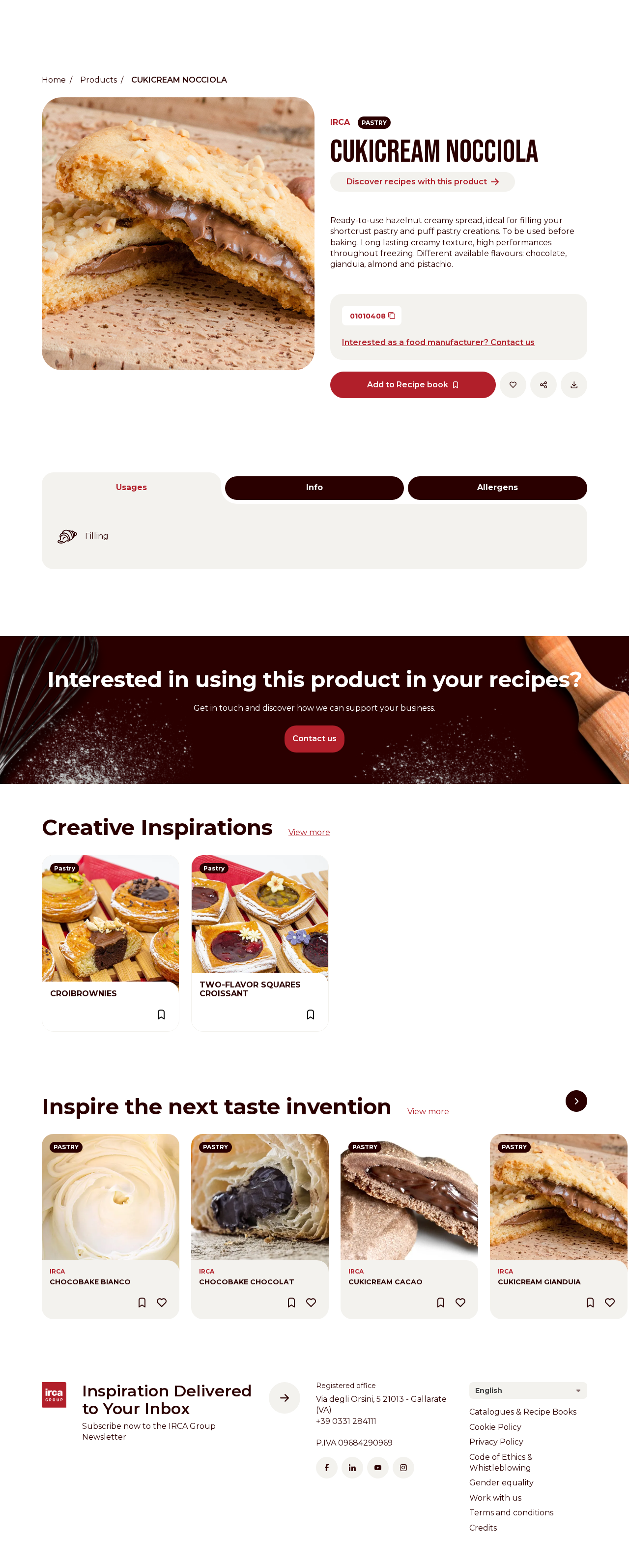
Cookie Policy (495, 1427)
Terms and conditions (511, 1512)
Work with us (495, 1498)
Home (54, 80)
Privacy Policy (496, 1442)
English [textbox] (488, 1390)
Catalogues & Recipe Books (522, 1412)
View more (309, 832)
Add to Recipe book (407, 384)
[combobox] (528, 1390)
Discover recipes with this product (416, 181)
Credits (483, 1528)
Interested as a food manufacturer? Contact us (438, 342)
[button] (576, 1101)
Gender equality (501, 1482)
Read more (64, 860)
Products (98, 80)
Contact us (314, 738)
